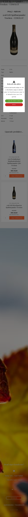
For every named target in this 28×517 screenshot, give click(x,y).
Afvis (14, 104)
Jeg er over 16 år (14, 100)
